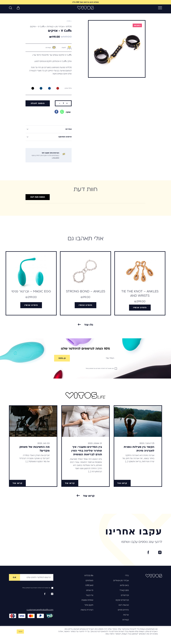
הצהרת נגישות (87, 609)
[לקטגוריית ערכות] (48, 333)
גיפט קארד (124, 590)
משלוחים (89, 580)
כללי (127, 575)
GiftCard (89, 585)
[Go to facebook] (148, 552)
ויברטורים (125, 595)
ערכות (126, 614)
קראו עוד (89, 496)
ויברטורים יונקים (122, 600)
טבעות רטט (123, 605)
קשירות (125, 619)
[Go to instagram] (160, 552)
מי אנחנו (89, 590)
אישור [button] (20, 632)
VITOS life (88, 575)
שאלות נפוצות (87, 600)
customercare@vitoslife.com (40, 609)
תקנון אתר (88, 605)
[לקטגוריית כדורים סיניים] (80, 333)
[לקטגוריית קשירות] (16, 333)
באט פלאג (124, 585)
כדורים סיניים (123, 609)
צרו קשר (89, 595)
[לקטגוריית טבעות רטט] (112, 333)
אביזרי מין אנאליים (121, 580)
